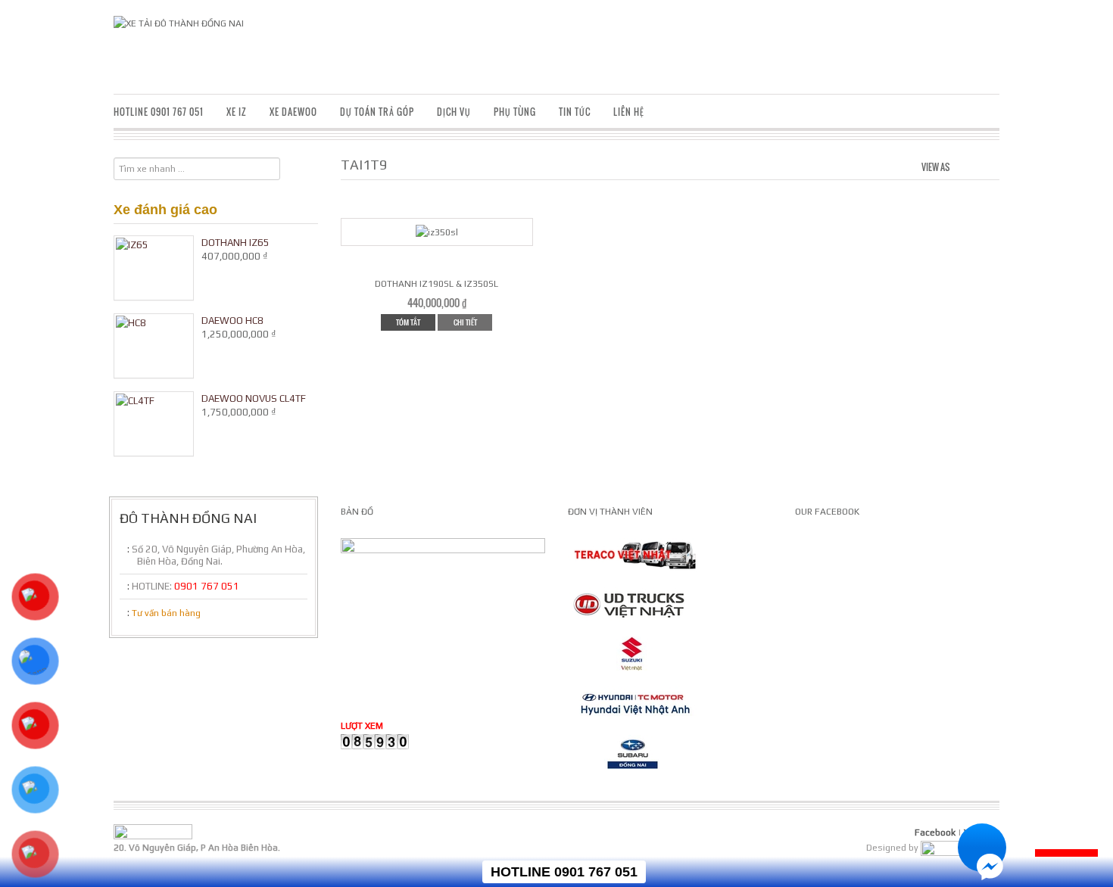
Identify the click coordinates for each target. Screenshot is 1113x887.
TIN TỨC (575, 111)
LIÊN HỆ (628, 111)
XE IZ (236, 111)
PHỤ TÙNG (515, 111)
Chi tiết (465, 322)
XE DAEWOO (293, 111)
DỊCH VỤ (454, 111)
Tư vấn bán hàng (166, 613)
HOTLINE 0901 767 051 (159, 111)
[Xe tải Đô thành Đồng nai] (179, 22)
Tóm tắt (408, 322)
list (989, 165)
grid (964, 165)
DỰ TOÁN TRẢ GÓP (377, 111)
